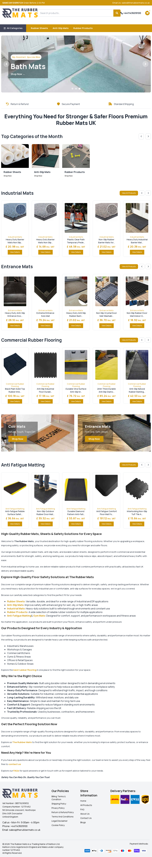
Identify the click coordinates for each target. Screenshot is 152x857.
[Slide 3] (79, 88)
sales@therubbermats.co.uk (24, 829)
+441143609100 (132, 13)
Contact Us (86, 818)
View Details (15, 252)
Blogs (83, 822)
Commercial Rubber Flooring (15, 385)
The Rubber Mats (22, 742)
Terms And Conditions (62, 816)
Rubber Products (83, 28)
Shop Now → (18, 74)
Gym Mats (39, 615)
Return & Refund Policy (63, 812)
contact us (15, 764)
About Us (85, 813)
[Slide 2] (76, 88)
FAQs (16, 770)
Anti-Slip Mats (61, 28)
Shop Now (17, 439)
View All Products (129, 193)
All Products (86, 805)
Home (83, 800)
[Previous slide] (141, 136)
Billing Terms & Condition (59, 798)
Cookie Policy (58, 825)
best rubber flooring (24, 669)
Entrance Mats (15, 310)
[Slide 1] (72, 88)
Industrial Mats (15, 237)
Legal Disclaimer (60, 820)
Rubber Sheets (39, 28)
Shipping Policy (59, 803)
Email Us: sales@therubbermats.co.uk (131, 2)
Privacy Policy (58, 808)
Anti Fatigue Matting (14, 508)
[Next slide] (148, 136)
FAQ (82, 809)
